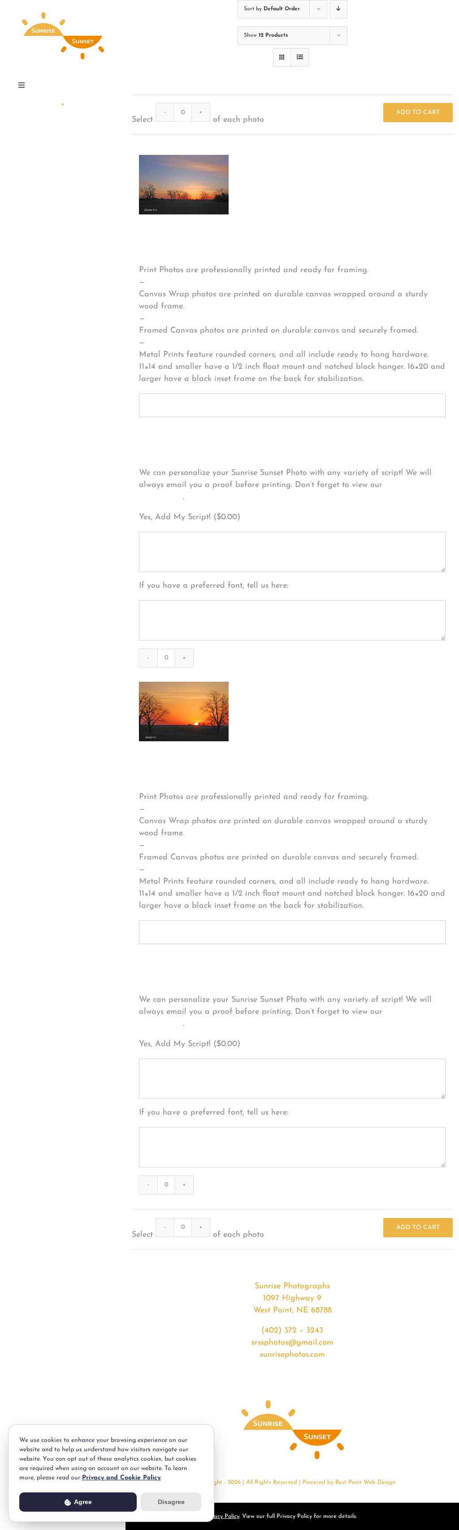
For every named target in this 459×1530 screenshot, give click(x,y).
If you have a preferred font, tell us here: (213, 586)
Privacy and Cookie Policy (121, 1477)
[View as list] (299, 57)
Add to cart (418, 112)
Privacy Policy (221, 1516)
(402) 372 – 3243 (292, 1331)
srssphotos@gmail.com (292, 1343)
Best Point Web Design (365, 1482)
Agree (82, 1501)
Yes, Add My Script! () (189, 517)
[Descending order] (338, 9)
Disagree (171, 1501)
